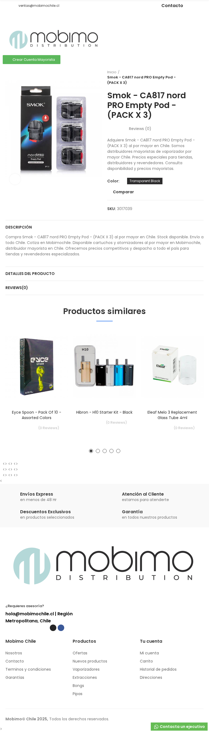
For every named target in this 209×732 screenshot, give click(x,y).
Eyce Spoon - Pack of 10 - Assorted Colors (36, 415)
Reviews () (140, 129)
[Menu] (8, 18)
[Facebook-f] (133, 5)
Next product (199, 77)
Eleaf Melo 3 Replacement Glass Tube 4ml (172, 415)
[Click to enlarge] (15, 179)
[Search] (191, 33)
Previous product (186, 77)
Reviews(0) (16, 287)
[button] (7, 5)
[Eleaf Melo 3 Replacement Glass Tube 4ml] (172, 366)
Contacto (172, 5)
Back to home (192, 77)
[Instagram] (125, 5)
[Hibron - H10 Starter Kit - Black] (104, 366)
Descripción (18, 227)
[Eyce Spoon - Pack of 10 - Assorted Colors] (36, 366)
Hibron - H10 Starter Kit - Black (104, 412)
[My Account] (201, 33)
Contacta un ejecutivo (182, 726)
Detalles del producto (30, 273)
